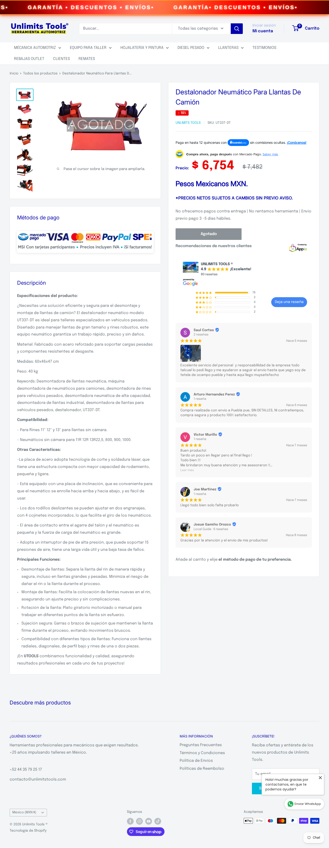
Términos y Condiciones (202, 753)
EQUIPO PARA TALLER (88, 48)
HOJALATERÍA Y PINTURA (142, 48)
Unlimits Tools (188, 123)
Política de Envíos (196, 761)
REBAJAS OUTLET (29, 59)
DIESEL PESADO (191, 48)
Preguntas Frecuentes (201, 745)
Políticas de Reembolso (202, 769)
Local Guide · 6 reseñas (211, 529)
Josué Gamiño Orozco (212, 524)
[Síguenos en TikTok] (157, 821)
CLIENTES (61, 59)
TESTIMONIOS (264, 48)
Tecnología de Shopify (28, 830)
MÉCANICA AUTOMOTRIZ (35, 48)
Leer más (187, 470)
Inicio (14, 73)
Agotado (209, 234)
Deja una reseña (289, 302)
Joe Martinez (205, 489)
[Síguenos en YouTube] (148, 821)
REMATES (87, 59)
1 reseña (200, 399)
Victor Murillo (205, 434)
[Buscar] (237, 28)
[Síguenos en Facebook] (130, 821)
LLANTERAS (228, 48)
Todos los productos (40, 73)
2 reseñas (201, 334)
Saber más (270, 154)
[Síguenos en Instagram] (139, 821)
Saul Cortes (204, 330)
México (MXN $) (24, 812)
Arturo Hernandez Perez (214, 394)
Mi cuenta (262, 31)
